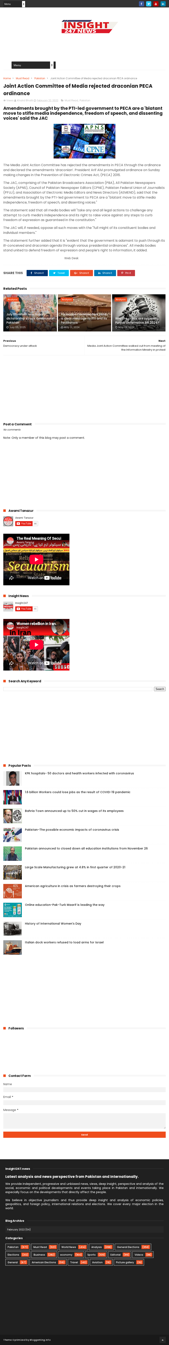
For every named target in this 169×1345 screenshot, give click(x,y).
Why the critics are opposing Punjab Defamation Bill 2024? (137, 320)
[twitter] (148, 3)
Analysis (13, 299)
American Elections (44, 1262)
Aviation (97, 1262)
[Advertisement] (84, 44)
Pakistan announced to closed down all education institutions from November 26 (86, 848)
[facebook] (141, 3)
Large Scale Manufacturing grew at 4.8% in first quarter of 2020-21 (75, 867)
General (13, 1262)
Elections (13, 1254)
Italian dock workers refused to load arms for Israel (64, 942)
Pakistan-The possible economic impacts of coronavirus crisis (72, 830)
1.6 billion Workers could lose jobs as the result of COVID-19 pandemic (77, 792)
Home (7, 78)
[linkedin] (163, 3)
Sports (91, 1254)
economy (66, 1254)
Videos (139, 1254)
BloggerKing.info (40, 1339)
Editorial (115, 1254)
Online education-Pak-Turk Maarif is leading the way (64, 905)
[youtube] (155, 3)
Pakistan (39, 78)
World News (68, 1247)
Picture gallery (125, 1262)
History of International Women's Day (53, 924)
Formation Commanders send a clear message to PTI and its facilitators (84, 318)
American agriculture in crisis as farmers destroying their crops (73, 886)
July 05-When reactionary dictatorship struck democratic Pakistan (30, 318)
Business (39, 1254)
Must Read (22, 78)
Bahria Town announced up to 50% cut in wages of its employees (74, 811)
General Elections (128, 1247)
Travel (74, 1262)
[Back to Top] (163, 1340)
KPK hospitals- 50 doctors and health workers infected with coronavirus (79, 773)
